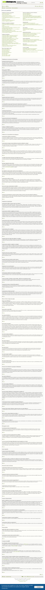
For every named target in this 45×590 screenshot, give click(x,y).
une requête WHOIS (5, 559)
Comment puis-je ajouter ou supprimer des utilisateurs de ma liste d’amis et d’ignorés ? (33, 30)
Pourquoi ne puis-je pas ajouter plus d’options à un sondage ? (10, 38)
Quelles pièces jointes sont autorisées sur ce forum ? (30, 44)
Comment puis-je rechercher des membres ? (29, 35)
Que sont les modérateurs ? (26, 14)
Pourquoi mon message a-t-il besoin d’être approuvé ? (9, 45)
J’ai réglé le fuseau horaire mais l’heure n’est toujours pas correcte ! (11, 27)
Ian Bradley (29, 578)
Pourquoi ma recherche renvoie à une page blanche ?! (30, 34)
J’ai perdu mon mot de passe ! (6, 19)
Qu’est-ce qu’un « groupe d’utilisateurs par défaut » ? (30, 19)
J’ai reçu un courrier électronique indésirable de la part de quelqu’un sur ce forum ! (33, 25)
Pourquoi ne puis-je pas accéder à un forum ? (8, 40)
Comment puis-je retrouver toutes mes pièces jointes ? (30, 45)
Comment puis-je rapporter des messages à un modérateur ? (10, 42)
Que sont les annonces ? (5, 53)
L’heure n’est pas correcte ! (5, 26)
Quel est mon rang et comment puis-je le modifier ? (9, 30)
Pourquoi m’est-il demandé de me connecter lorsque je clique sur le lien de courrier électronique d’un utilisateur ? (12, 32)
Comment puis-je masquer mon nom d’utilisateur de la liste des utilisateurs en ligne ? (12, 25)
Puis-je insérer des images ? (6, 51)
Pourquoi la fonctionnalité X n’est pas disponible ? (29, 49)
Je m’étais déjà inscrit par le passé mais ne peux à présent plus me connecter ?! (11, 18)
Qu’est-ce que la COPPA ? (5, 14)
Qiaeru (26, 580)
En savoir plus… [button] (5, 588)
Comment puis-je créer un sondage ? (7, 37)
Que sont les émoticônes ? (5, 50)
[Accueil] (9, 1)
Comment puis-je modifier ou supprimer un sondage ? (9, 39)
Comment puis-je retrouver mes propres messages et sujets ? (31, 36)
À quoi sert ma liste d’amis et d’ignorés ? (28, 28)
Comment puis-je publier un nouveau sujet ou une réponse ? (10, 35)
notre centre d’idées (17, 551)
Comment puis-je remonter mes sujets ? (7, 46)
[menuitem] (7, 6)
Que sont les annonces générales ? (7, 52)
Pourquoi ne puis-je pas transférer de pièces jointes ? (9, 41)
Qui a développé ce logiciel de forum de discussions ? (30, 48)
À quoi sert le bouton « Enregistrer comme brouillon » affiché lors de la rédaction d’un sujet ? (11, 44)
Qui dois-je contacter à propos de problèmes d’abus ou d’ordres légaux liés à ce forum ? (33, 50)
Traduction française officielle (21, 580)
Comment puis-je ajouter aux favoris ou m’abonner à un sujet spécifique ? (32, 40)
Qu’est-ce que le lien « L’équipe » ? (27, 20)
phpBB (20, 579)
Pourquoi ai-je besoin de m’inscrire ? (7, 13)
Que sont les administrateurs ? (27, 13)
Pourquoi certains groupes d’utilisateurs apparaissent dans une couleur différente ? (32, 18)
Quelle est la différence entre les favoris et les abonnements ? (31, 39)
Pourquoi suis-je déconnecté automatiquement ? (8, 20)
